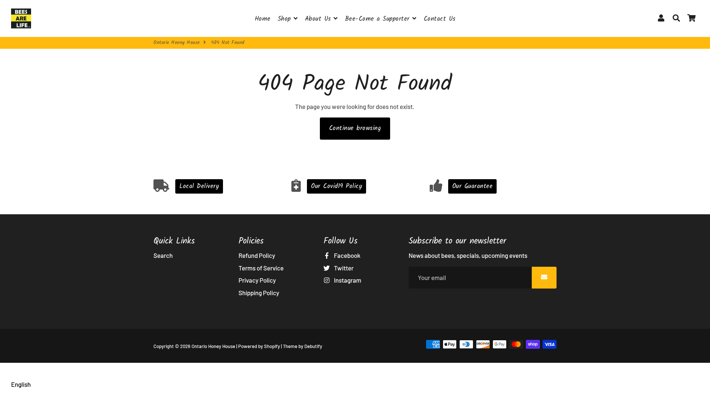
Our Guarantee (472, 186)
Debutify (313, 346)
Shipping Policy (259, 292)
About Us (319, 19)
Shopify (272, 346)
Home (263, 19)
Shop (286, 19)
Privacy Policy (257, 280)
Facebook (347, 255)
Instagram (347, 280)
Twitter (343, 268)
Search (163, 255)
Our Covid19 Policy (336, 186)
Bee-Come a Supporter (379, 19)
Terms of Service (261, 268)
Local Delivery (199, 186)
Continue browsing (355, 128)
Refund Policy (257, 255)
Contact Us (440, 19)
